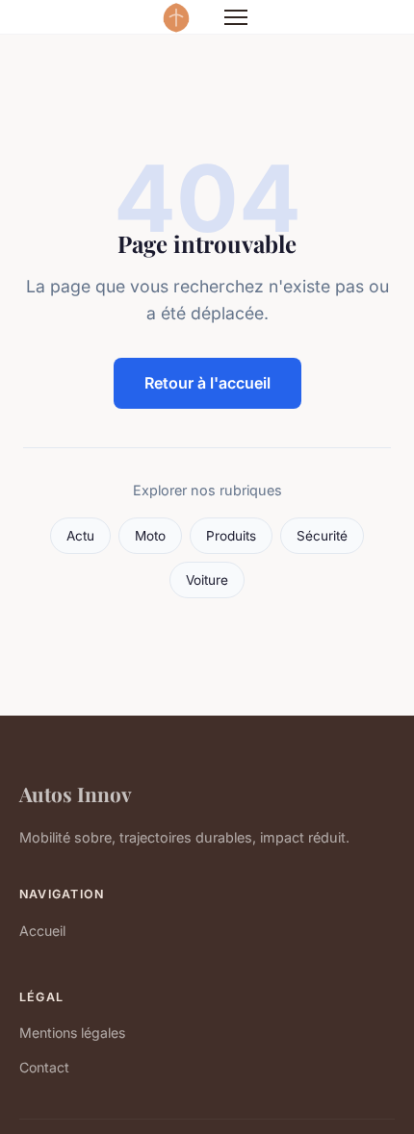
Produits (231, 535)
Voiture (207, 580)
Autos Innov (75, 793)
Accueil (42, 930)
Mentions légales (72, 1032)
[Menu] (236, 17)
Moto (150, 535)
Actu (80, 535)
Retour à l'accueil (207, 382)
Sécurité (322, 535)
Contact (44, 1067)
